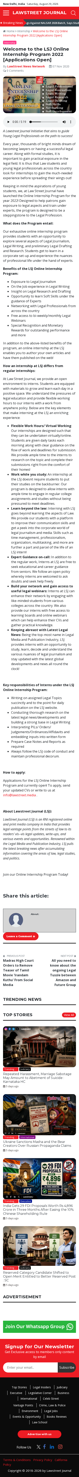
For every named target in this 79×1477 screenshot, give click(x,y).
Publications (24, 781)
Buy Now (55, 781)
